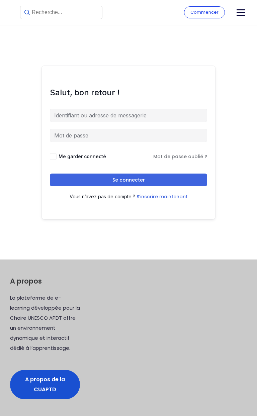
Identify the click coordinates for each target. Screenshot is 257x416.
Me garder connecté (82, 156)
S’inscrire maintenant (162, 196)
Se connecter (128, 180)
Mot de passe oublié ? (180, 156)
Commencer (204, 12)
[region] (87, 359)
